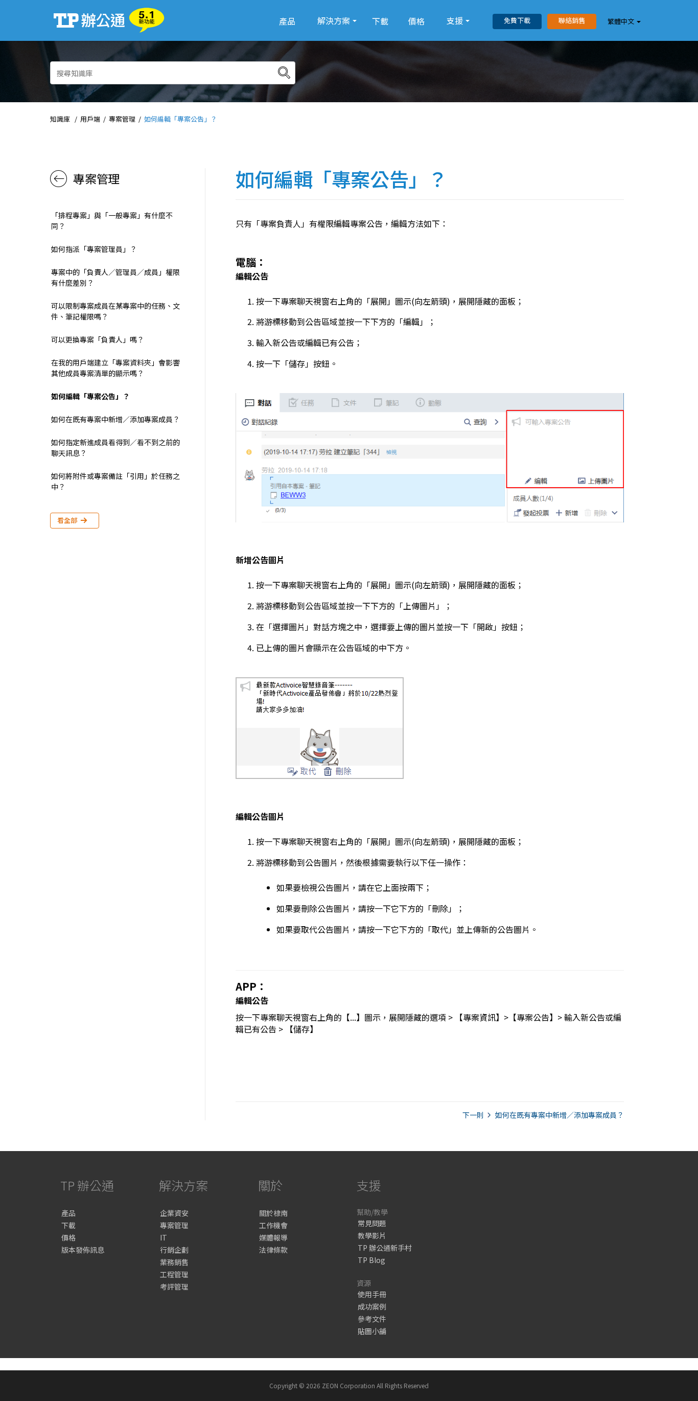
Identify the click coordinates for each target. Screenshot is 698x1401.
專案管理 (122, 119)
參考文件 (372, 1319)
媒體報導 (273, 1237)
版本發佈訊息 (82, 1250)
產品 (287, 21)
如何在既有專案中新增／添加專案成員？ (115, 419)
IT (163, 1237)
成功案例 (372, 1306)
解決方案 (333, 20)
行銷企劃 (174, 1250)
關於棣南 (273, 1213)
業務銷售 (174, 1262)
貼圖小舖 (372, 1331)
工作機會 (273, 1225)
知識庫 (60, 119)
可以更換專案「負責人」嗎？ (97, 339)
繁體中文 (621, 21)
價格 (416, 21)
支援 (455, 20)
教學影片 (372, 1235)
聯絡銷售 (572, 20)
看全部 (67, 520)
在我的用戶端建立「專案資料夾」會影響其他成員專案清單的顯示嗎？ (115, 367)
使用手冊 (372, 1294)
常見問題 (372, 1223)
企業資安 (174, 1213)
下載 (380, 21)
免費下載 (517, 20)
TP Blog (371, 1260)
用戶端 (90, 119)
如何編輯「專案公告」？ (180, 119)
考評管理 (174, 1286)
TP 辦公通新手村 (385, 1248)
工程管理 (174, 1274)
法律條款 (273, 1250)
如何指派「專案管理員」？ (94, 249)
